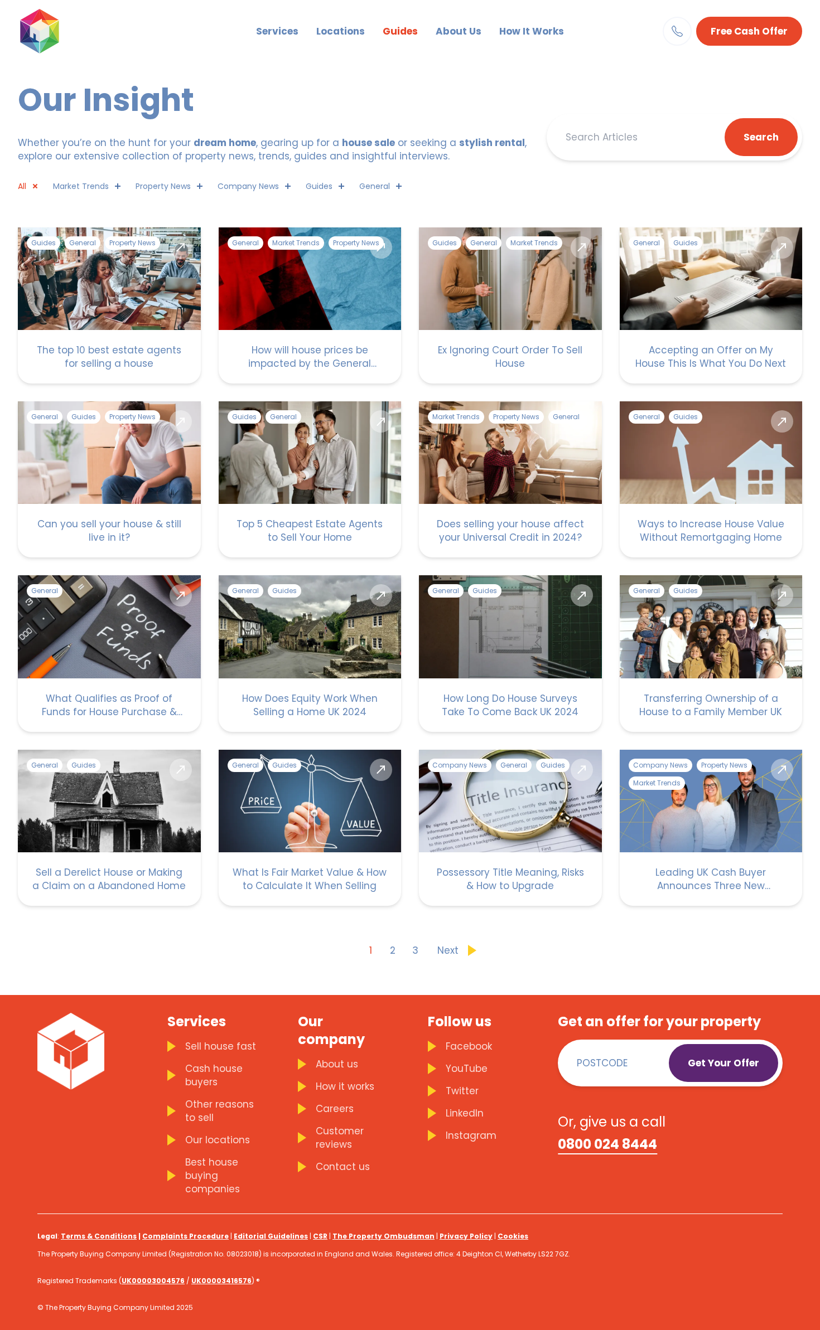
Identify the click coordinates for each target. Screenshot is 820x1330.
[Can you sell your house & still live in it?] (109, 479)
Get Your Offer (723, 1063)
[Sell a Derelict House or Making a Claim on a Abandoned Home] (109, 828)
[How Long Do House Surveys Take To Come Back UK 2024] (510, 653)
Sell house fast (220, 1046)
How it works (345, 1086)
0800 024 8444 (607, 1144)
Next (448, 950)
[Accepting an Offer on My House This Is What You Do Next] (711, 305)
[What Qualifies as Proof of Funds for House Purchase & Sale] (109, 653)
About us (337, 1064)
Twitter (462, 1091)
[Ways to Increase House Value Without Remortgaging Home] (711, 479)
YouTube (467, 1068)
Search (761, 137)
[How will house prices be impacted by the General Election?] (310, 305)
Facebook (469, 1046)
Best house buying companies (212, 1176)
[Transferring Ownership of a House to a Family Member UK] (711, 653)
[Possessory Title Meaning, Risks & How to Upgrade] (510, 828)
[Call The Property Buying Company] (677, 31)
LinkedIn (465, 1113)
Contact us (343, 1166)
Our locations (217, 1140)
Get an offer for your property (659, 1022)
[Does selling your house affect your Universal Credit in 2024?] (510, 479)
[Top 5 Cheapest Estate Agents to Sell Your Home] (310, 479)
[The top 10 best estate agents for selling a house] (109, 305)
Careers (335, 1108)
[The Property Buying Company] (57, 31)
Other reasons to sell (219, 1111)
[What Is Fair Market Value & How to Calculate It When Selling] (310, 828)
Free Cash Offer (749, 31)
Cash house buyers (214, 1075)
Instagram (471, 1135)
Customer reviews (340, 1137)
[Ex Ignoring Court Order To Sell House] (510, 305)
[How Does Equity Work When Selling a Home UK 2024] (310, 653)
